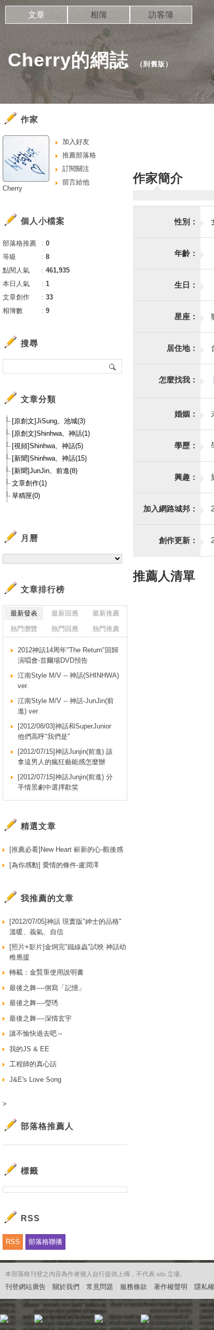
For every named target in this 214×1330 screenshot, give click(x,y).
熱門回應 (64, 629)
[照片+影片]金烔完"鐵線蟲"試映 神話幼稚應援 (67, 952)
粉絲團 (21, 1322)
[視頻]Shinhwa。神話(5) (47, 446)
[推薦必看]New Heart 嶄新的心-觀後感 (66, 849)
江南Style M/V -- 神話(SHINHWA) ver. (68, 680)
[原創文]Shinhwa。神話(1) (51, 433)
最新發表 (23, 613)
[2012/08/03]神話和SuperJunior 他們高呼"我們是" (64, 731)
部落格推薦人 (47, 1126)
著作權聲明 (171, 1287)
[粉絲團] (4, 1318)
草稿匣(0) (26, 495)
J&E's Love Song (35, 1079)
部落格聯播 (45, 1242)
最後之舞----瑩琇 (33, 1003)
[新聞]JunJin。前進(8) (44, 471)
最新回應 (64, 613)
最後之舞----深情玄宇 (40, 1018)
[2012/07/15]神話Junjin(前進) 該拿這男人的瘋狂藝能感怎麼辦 (65, 757)
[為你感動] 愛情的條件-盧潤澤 (54, 865)
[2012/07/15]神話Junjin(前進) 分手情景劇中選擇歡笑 (65, 782)
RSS (13, 1242)
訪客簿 (161, 14)
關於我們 (65, 1287)
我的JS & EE (29, 1049)
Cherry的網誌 (68, 59)
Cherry (12, 188)
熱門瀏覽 (23, 629)
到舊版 (154, 64)
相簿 (98, 14)
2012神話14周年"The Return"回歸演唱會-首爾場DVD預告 (68, 655)
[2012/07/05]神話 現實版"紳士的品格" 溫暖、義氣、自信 (65, 927)
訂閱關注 (75, 169)
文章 (36, 14)
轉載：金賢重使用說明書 (46, 972)
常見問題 (99, 1287)
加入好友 (75, 142)
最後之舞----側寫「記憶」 (47, 988)
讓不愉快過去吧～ (36, 1033)
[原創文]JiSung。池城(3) (48, 421)
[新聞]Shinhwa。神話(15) (49, 458)
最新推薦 (105, 613)
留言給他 (75, 182)
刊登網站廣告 (25, 1287)
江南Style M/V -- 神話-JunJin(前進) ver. (66, 706)
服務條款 (133, 1287)
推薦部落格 (79, 155)
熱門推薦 (105, 629)
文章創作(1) (29, 483)
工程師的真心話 (33, 1064)
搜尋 (113, 366)
